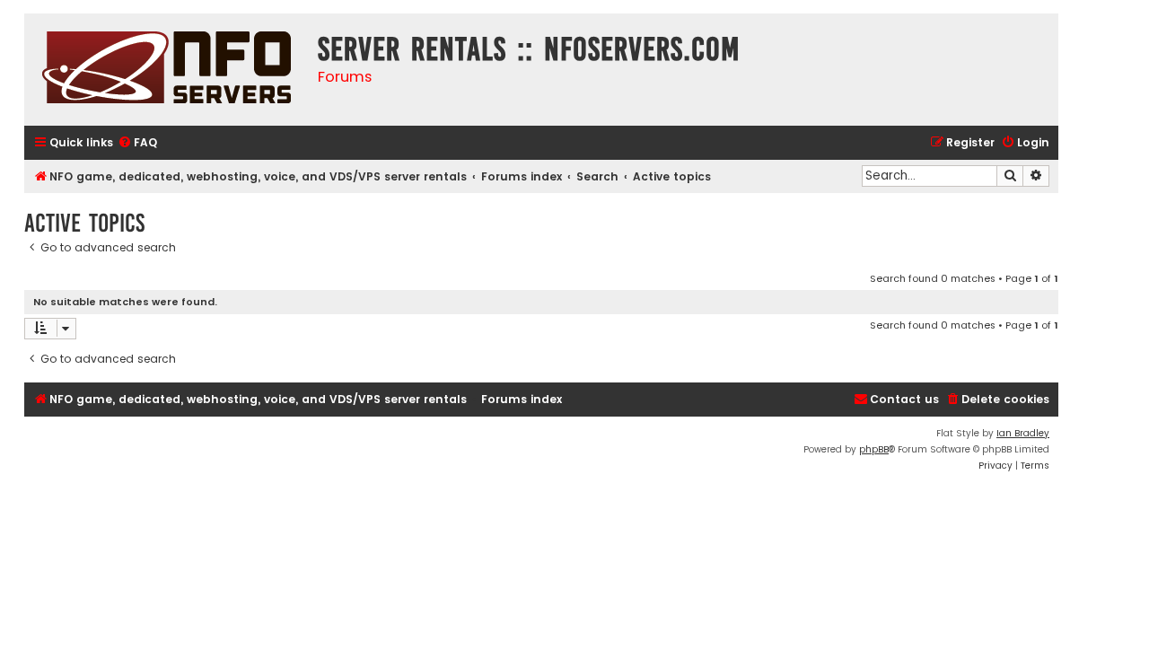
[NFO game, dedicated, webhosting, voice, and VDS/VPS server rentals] (166, 69)
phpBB (874, 449)
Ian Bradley (1022, 433)
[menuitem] (137, 143)
